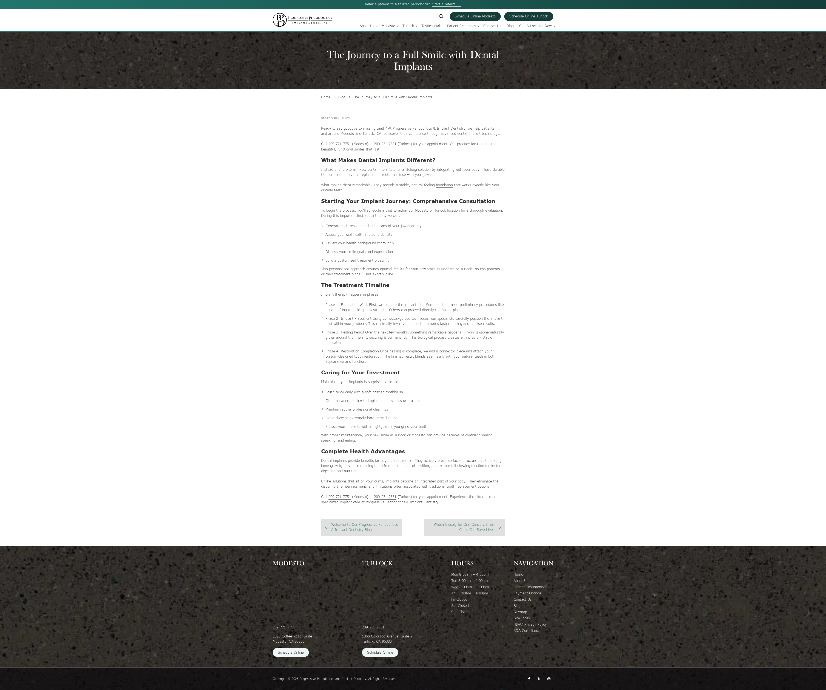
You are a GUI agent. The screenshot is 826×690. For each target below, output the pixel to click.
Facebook (529, 678)
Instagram (549, 678)
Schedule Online (291, 652)
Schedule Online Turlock (528, 16)
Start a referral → (446, 4)
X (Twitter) (539, 678)
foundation (444, 185)
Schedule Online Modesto (475, 16)
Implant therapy (334, 294)
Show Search (441, 16)
